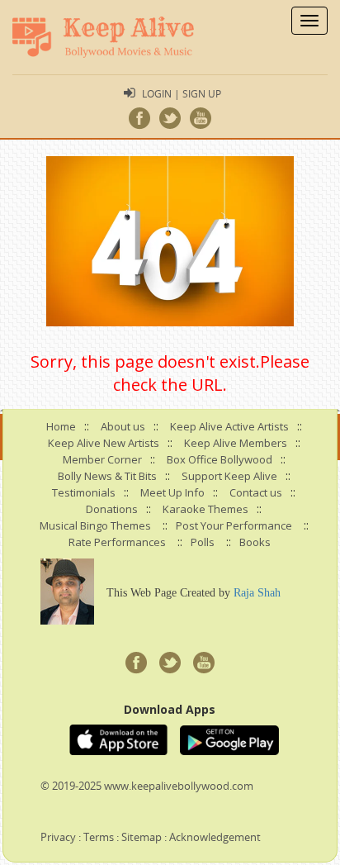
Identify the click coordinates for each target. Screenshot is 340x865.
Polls (203, 542)
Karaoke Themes (205, 508)
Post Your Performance (234, 525)
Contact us (255, 492)
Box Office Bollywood (219, 459)
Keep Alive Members (235, 442)
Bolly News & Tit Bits (107, 475)
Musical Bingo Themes (95, 525)
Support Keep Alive (229, 475)
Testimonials (84, 492)
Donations (112, 508)
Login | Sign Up (181, 93)
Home (61, 426)
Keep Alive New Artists (103, 442)
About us (123, 426)
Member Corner (102, 459)
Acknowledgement (215, 836)
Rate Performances (117, 542)
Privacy (58, 836)
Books (255, 542)
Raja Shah (257, 593)
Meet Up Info (172, 492)
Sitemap (141, 836)
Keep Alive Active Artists (229, 426)
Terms (98, 836)
